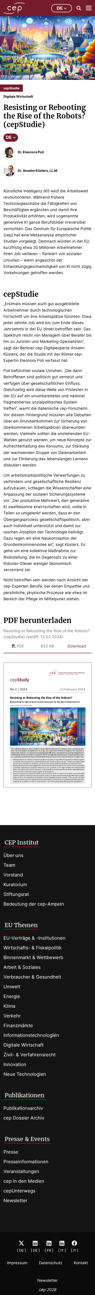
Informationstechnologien (31, 1035)
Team (9, 865)
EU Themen (21, 925)
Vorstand (13, 875)
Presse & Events (27, 1139)
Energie (11, 996)
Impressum (17, 1263)
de (60, 8)
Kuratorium (15, 884)
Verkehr (12, 1016)
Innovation (14, 1064)
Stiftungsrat (16, 894)
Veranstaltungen (21, 1171)
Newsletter (15, 1200)
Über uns (13, 855)
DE (9, 137)
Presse (10, 1152)
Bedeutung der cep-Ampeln (33, 904)
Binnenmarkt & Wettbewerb (33, 957)
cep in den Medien (23, 1181)
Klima (9, 1006)
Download (77, 646)
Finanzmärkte (18, 1025)
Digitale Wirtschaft (23, 1045)
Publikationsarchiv (23, 1108)
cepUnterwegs (19, 1191)
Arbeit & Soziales (22, 967)
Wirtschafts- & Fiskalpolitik (32, 948)
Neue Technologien (24, 1074)
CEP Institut (22, 842)
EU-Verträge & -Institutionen (34, 938)
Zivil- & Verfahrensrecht (29, 1054)
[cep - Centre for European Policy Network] (14, 8)
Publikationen (25, 1095)
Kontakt (81, 1263)
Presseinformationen (25, 1161)
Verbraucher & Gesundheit (32, 977)
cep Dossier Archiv (23, 1118)
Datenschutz (50, 1263)
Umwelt (11, 986)
